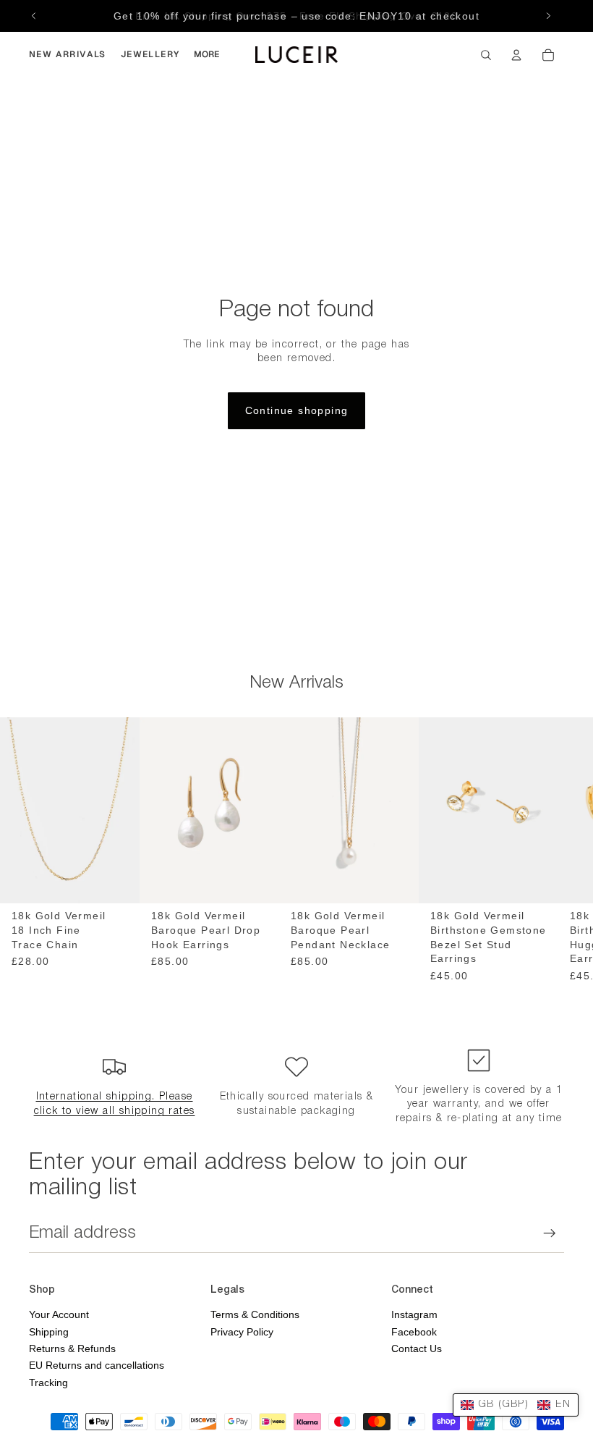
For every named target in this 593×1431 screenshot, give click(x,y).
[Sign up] (549, 1233)
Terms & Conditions (254, 1314)
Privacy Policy (241, 1332)
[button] (515, 1405)
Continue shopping (297, 410)
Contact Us (416, 1348)
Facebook (414, 1332)
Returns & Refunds (72, 1348)
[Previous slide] (34, 16)
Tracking (48, 1382)
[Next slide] (548, 16)
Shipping (49, 1332)
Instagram (414, 1314)
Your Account (59, 1314)
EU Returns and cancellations (96, 1365)
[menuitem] (67, 55)
